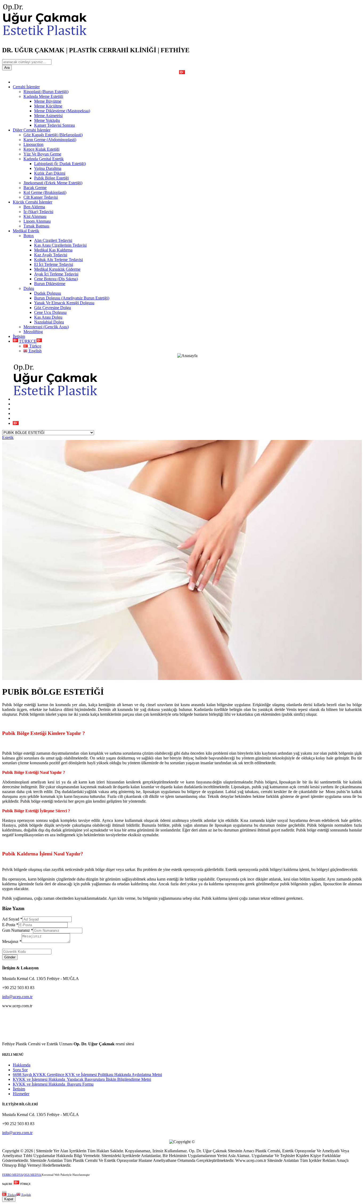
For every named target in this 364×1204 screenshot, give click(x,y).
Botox (28, 235)
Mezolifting (33, 331)
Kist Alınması (34, 216)
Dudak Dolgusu (47, 293)
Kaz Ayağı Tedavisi (50, 255)
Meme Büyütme (47, 101)
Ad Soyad (12, 919)
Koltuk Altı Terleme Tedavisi (58, 259)
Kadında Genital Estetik (43, 159)
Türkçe (34, 346)
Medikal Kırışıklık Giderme (57, 269)
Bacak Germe (35, 187)
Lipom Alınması (37, 221)
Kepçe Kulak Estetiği (41, 149)
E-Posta (10, 924)
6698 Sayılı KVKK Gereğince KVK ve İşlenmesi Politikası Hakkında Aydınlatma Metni (87, 1074)
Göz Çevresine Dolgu (52, 307)
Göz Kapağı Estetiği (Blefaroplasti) (53, 135)
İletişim (19, 336)
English (35, 351)
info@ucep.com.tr (17, 996)
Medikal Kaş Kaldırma (53, 250)
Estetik (8, 437)
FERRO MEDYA (12, 1174)
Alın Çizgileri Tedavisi (53, 240)
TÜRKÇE (28, 341)
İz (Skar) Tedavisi (38, 211)
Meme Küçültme (48, 106)
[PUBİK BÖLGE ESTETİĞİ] (182, 678)
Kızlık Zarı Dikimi (49, 173)
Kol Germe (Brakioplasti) (44, 192)
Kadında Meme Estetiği (43, 96)
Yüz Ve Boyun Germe (42, 154)
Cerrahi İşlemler (26, 87)
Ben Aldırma (34, 207)
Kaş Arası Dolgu (48, 317)
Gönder (9, 957)
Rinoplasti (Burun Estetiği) (45, 91)
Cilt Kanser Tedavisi (40, 197)
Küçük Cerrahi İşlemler (32, 202)
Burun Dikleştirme (49, 283)
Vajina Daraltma (47, 168)
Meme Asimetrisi (48, 115)
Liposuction (33, 144)
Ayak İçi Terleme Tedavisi (56, 274)
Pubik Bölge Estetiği (51, 178)
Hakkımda (21, 1065)
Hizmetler (21, 1093)
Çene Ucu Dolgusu (50, 312)
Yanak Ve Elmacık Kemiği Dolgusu (64, 303)
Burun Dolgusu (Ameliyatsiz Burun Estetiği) (71, 298)
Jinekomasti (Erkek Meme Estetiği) (52, 183)
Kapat (8, 1199)
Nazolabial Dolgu (49, 322)
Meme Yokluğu (47, 120)
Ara (7, 68)
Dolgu (28, 288)
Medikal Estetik (26, 231)
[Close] (4, 1192)
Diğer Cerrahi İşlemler (31, 130)
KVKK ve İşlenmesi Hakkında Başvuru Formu (53, 1084)
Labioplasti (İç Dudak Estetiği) (60, 163)
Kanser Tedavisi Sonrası (54, 125)
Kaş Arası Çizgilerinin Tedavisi (60, 245)
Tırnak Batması (36, 226)
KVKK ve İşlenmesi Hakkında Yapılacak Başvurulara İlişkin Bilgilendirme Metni (82, 1079)
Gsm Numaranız (17, 930)
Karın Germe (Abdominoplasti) (49, 139)
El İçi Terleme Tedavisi (53, 264)
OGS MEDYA (33, 1174)
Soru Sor (20, 1069)
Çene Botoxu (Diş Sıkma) (56, 279)
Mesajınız (12, 941)
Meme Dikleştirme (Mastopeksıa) (62, 111)
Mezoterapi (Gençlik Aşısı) (46, 327)
